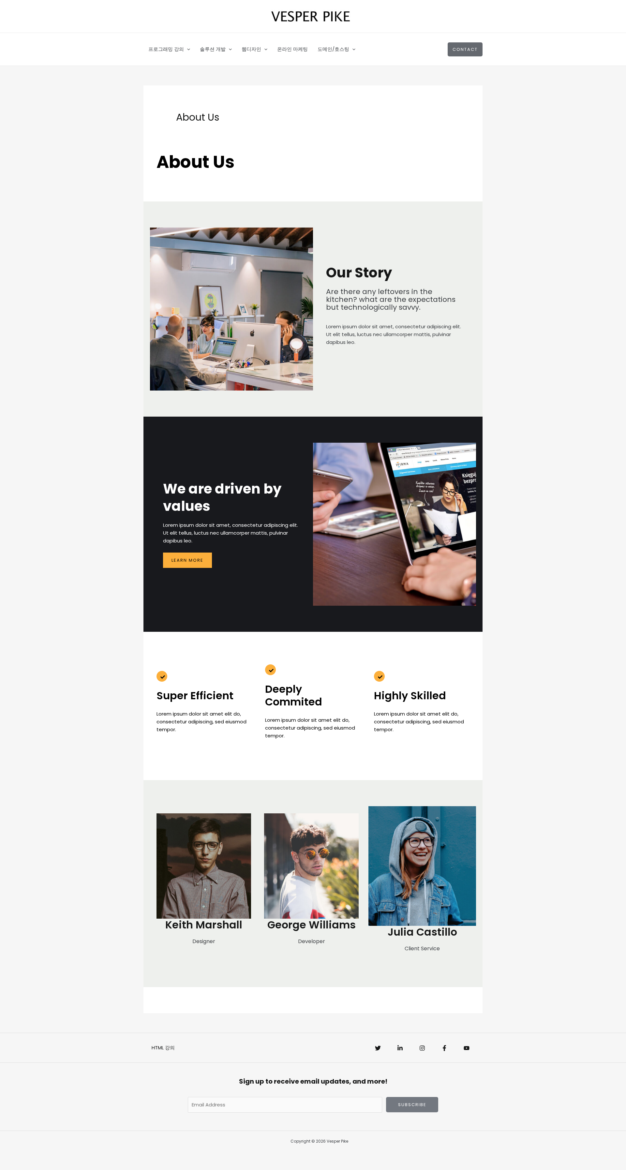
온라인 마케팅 (292, 49)
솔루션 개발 (213, 49)
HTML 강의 (163, 1047)
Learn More (187, 560)
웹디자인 (251, 49)
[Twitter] (378, 1048)
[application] (187, 49)
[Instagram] (422, 1048)
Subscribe (412, 1105)
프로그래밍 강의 (166, 49)
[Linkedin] (400, 1048)
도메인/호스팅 (333, 49)
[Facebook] (444, 1048)
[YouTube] (467, 1048)
